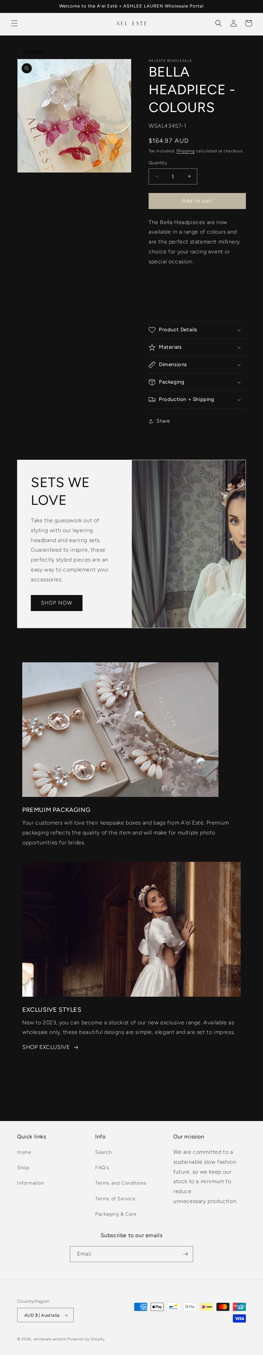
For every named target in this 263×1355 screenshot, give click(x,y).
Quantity (158, 162)
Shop (23, 1168)
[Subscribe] (185, 1254)
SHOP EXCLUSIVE (46, 1047)
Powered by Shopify (86, 1339)
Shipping (185, 151)
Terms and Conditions (121, 1183)
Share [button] (163, 421)
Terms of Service (115, 1199)
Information (31, 1183)
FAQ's (102, 1168)
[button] (14, 23)
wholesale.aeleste (50, 1339)
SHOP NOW (56, 603)
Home (24, 1152)
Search (103, 1152)
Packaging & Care (116, 1214)
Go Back (34, 52)
